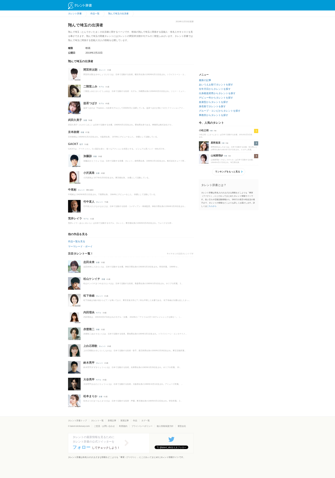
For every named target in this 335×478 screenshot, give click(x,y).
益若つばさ (90, 103)
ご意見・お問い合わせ (104, 426)
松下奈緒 (89, 295)
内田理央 (89, 312)
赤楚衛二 (89, 329)
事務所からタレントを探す (213, 115)
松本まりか (90, 396)
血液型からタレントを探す (213, 102)
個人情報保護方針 (165, 426)
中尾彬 (72, 189)
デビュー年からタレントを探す (216, 97)
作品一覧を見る (76, 241)
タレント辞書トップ (77, 420)
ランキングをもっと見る (227, 171)
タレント (102, 70)
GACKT (73, 144)
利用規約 (123, 426)
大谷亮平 (89, 379)
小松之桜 (204, 130)
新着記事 (112, 420)
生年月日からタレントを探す (215, 88)
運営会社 (182, 426)
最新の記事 (205, 80)
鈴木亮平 (89, 362)
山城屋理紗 (217, 155)
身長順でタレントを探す (212, 106)
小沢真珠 (89, 172)
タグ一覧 (145, 420)
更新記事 (124, 420)
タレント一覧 (97, 420)
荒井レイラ (75, 218)
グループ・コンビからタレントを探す (219, 110)
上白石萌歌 (90, 345)
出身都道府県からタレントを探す (217, 93)
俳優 (82, 132)
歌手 (81, 144)
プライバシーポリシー (142, 426)
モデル (101, 87)
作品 (135, 420)
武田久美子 (75, 119)
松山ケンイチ (91, 278)
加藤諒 (87, 156)
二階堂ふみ (90, 86)
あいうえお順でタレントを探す (216, 84)
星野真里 (216, 142)
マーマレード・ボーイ (80, 246)
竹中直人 (89, 201)
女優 (85, 120)
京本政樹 (73, 131)
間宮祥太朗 (90, 69)
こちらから (212, 206)
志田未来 (89, 262)
